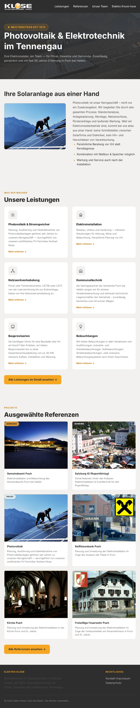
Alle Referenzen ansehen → (27, 649)
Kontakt (110, 678)
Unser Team (100, 6)
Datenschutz (114, 683)
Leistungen (62, 6)
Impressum (123, 678)
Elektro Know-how (124, 6)
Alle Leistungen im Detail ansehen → (32, 379)
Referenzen (80, 6)
